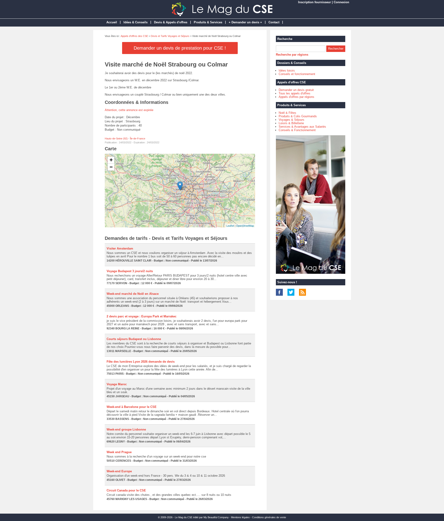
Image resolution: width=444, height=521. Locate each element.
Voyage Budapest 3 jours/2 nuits (130, 271)
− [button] (111, 167)
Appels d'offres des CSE (134, 36)
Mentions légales (240, 517)
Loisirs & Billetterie (291, 123)
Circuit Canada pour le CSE (126, 490)
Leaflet (230, 225)
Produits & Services (208, 22)
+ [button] (111, 160)
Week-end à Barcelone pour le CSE (132, 407)
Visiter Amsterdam (120, 248)
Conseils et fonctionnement (297, 74)
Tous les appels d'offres (294, 93)
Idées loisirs (287, 70)
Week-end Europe (119, 471)
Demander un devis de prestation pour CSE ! (180, 48)
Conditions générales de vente (269, 517)
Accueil (111, 22)
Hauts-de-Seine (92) (116, 138)
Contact (273, 22)
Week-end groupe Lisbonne (126, 429)
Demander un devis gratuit (296, 90)
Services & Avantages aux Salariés (302, 126)
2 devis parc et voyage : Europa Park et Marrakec (141, 316)
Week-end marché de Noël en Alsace (133, 293)
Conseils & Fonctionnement (297, 130)
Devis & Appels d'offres (170, 22)
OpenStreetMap (245, 225)
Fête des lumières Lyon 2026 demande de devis (141, 361)
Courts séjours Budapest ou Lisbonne (134, 339)
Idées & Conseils (135, 22)
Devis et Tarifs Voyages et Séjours (170, 36)
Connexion (341, 2)
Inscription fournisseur (314, 2)
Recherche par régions (292, 54)
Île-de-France (137, 138)
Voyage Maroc (117, 384)
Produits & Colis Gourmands (298, 116)
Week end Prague (119, 452)
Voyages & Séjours (291, 119)
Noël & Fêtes (287, 112)
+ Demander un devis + (245, 22)
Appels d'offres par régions (296, 97)
